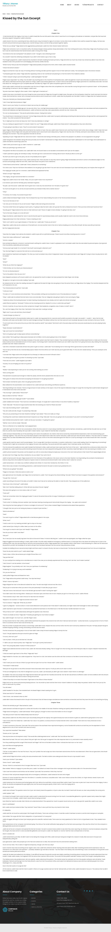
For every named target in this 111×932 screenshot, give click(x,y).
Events (33, 901)
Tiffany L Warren (10, 3)
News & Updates (36, 907)
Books (33, 898)
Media (33, 904)
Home (4, 14)
